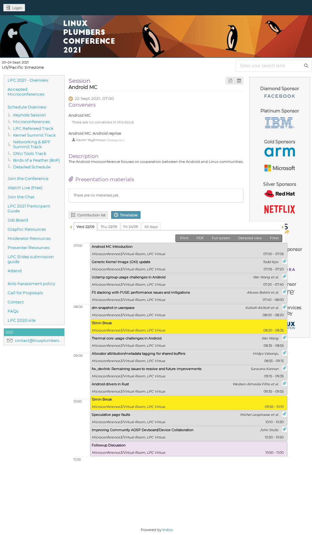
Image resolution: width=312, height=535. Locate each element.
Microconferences (31, 121)
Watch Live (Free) (25, 187)
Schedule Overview (27, 106)
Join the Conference (28, 178)
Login (17, 8)
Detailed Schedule (32, 166)
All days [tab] (151, 227)
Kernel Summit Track (34, 135)
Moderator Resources (29, 238)
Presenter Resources (29, 247)
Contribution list (91, 215)
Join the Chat (21, 196)
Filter (274, 238)
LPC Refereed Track (33, 128)
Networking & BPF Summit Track (31, 144)
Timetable (129, 215)
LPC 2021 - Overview (28, 80)
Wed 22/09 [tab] (85, 227)
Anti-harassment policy (31, 283)
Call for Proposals (25, 292)
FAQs (13, 311)
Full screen (221, 238)
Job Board (18, 220)
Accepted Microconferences (26, 92)
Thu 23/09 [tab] (109, 227)
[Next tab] (282, 226)
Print (184, 238)
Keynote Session (29, 114)
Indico (167, 530)
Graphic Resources (27, 229)
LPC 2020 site (22, 320)
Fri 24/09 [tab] (130, 227)
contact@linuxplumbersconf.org (45, 340)
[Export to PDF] (230, 81)
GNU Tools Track (29, 153)
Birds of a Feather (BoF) (36, 160)
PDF (200, 238)
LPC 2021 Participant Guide (29, 208)
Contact (16, 301)
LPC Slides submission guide (31, 259)
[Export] (238, 81)
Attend (15, 270)
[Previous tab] (71, 226)
